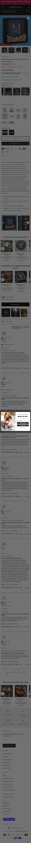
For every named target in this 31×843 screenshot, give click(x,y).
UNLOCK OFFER (23, 423)
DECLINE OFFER (23, 425)
